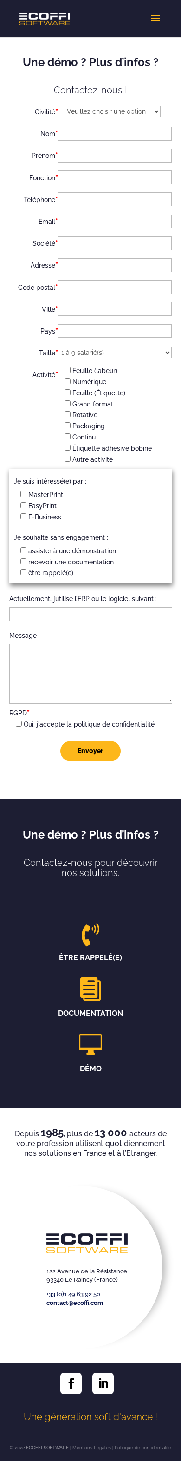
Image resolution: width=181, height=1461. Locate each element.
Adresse (44, 264)
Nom (49, 133)
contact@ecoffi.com (74, 1302)
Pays (49, 330)
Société (45, 243)
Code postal (38, 287)
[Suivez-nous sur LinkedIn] (103, 1383)
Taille (48, 352)
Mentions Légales (91, 1447)
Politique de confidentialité (143, 1447)
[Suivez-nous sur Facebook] (71, 1383)
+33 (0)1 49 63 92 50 (73, 1294)
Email (48, 221)
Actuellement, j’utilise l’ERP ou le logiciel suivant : (83, 599)
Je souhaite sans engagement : (61, 537)
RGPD (19, 712)
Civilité (46, 111)
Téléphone (41, 199)
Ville (50, 309)
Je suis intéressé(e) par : (50, 481)
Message (23, 635)
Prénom (45, 155)
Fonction (43, 177)
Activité (45, 374)
